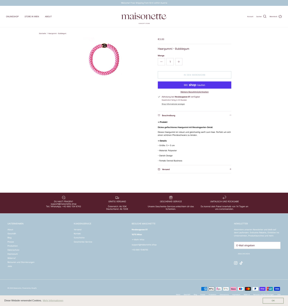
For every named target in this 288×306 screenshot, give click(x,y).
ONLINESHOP (12, 16)
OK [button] (273, 300)
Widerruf (12, 258)
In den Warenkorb (195, 75)
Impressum (13, 254)
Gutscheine (79, 237)
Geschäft (12, 233)
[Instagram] (235, 263)
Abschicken (244, 254)
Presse (11, 242)
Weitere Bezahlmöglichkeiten (194, 92)
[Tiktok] (241, 263)
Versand (77, 229)
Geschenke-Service (83, 242)
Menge (161, 55)
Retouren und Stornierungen (21, 262)
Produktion (13, 246)
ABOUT (48, 16)
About (10, 229)
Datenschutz (13, 250)
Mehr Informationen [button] (53, 300)
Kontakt (77, 233)
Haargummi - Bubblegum (57, 33)
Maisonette (17, 288)
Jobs (10, 266)
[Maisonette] (144, 16)
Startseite (42, 33)
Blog (10, 237)
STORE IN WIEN (32, 16)
